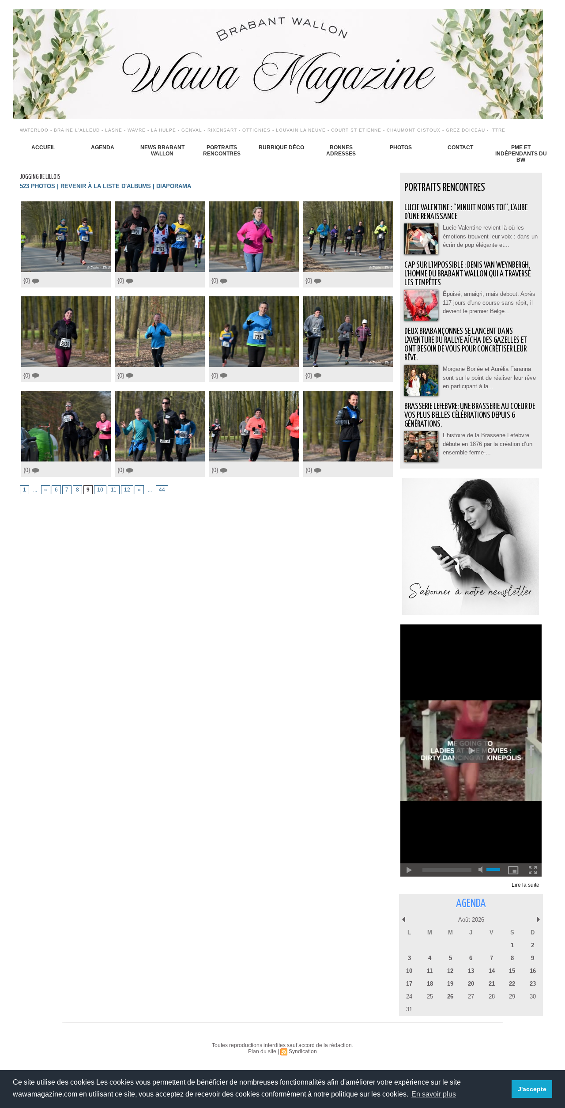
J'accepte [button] (532, 1089)
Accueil (43, 147)
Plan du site (262, 1051)
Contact (460, 147)
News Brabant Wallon (162, 150)
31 (409, 1009)
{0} (27, 280)
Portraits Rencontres (222, 150)
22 (512, 983)
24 (409, 996)
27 (471, 996)
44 (162, 490)
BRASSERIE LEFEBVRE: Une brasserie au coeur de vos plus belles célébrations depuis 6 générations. (469, 415)
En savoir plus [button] (433, 1094)
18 (430, 983)
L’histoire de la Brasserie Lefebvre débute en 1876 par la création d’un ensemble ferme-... (487, 444)
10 (100, 490)
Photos (401, 147)
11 (114, 490)
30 (533, 996)
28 (492, 996)
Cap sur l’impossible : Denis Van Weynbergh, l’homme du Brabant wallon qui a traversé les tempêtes (467, 274)
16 (533, 971)
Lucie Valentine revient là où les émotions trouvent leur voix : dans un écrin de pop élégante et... (490, 236)
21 (492, 983)
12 (127, 490)
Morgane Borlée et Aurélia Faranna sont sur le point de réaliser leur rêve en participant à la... (489, 378)
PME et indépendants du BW (521, 153)
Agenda (102, 147)
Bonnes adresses (341, 150)
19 (450, 983)
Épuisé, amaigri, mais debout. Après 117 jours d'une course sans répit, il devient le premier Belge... (489, 302)
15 (512, 971)
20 (471, 983)
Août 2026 (471, 919)
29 (512, 996)
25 (430, 996)
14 (492, 971)
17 (409, 983)
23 (533, 983)
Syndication (303, 1051)
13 (471, 971)
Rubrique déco (281, 147)
